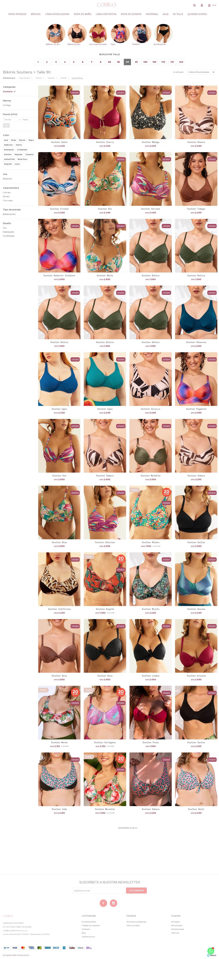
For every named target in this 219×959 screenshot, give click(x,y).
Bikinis (39, 78)
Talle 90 (63, 78)
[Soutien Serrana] (150, 179)
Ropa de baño (82, 14)
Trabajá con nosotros (91, 925)
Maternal (152, 14)
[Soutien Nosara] (196, 112)
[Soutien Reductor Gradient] (59, 245)
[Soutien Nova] (59, 646)
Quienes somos (197, 14)
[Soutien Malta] (105, 245)
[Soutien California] (59, 579)
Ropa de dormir (131, 14)
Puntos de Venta (89, 922)
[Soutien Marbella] (150, 446)
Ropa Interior (17, 14)
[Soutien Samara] (105, 446)
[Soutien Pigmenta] (196, 379)
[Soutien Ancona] (196, 579)
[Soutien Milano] (150, 512)
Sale (165, 14)
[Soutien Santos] (196, 712)
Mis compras (176, 925)
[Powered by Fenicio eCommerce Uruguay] (211, 955)
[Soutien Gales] (59, 112)
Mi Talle (178, 14)
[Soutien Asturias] (105, 512)
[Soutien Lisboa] (150, 646)
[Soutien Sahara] (150, 779)
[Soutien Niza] (59, 512)
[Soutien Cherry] (105, 112)
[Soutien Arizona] (196, 646)
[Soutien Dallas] (196, 512)
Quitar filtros (77, 78)
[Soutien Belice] (150, 245)
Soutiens (51, 78)
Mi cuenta (175, 922)
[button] (194, 5)
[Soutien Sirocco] (150, 379)
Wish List (175, 933)
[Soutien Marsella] (105, 779)
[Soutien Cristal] (59, 179)
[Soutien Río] (105, 179)
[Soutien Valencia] (196, 312)
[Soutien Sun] (59, 446)
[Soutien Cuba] (59, 779)
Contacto (86, 929)
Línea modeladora (57, 14)
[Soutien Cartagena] (105, 712)
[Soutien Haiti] (196, 779)
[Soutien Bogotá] (105, 579)
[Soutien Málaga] (150, 112)
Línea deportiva (106, 14)
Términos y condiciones (136, 922)
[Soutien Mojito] (150, 579)
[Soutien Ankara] (196, 446)
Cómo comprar (133, 925)
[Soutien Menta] (59, 712)
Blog (84, 933)
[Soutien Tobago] (196, 179)
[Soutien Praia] (150, 712)
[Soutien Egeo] (59, 379)
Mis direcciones (177, 929)
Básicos (36, 14)
